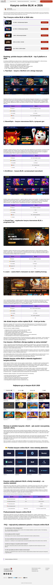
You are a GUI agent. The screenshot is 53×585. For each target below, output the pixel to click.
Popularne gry (8, 390)
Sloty (43, 390)
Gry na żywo (20, 390)
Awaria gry (31, 390)
